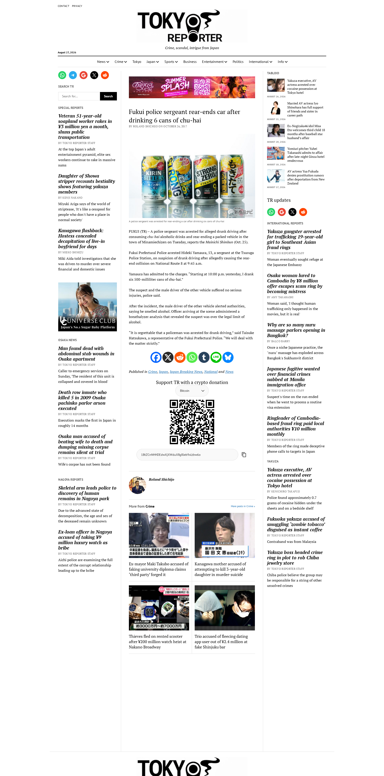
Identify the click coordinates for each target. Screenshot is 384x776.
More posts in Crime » (243, 506)
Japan (151, 61)
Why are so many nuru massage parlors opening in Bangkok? (296, 330)
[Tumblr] (204, 357)
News (101, 61)
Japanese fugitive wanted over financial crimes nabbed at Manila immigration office (293, 376)
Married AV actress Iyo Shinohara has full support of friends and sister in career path (305, 109)
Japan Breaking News (186, 371)
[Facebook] (156, 357)
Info (281, 61)
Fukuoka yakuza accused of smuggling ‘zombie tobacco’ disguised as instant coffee (296, 524)
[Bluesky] (228, 357)
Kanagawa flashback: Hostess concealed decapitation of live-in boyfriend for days (81, 238)
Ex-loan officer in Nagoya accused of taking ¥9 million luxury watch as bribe (85, 539)
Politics (238, 61)
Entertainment (213, 61)
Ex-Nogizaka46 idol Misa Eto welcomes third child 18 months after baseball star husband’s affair (306, 132)
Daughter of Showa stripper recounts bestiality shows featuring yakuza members (86, 183)
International (259, 61)
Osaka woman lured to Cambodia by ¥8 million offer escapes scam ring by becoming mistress (294, 283)
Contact (64, 6)
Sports (169, 61)
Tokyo (136, 61)
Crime (119, 61)
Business (190, 61)
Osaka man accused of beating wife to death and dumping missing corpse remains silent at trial (85, 444)
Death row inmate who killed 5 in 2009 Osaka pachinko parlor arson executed (82, 400)
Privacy (77, 6)
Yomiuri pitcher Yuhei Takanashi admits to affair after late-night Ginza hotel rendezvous (305, 155)
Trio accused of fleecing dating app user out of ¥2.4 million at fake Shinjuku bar (221, 642)
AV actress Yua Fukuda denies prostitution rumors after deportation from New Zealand (306, 177)
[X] (168, 357)
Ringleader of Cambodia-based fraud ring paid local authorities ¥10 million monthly (295, 426)
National (211, 371)
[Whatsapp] (192, 357)
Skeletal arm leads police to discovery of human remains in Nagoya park (87, 493)
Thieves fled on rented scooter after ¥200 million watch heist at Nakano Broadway (157, 642)
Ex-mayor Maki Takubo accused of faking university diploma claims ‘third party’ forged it (158, 569)
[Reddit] (180, 357)
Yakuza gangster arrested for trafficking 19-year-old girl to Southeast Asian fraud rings (295, 239)
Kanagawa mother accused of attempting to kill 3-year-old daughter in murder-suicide (220, 569)
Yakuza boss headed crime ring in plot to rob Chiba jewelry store (295, 558)
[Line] (216, 357)
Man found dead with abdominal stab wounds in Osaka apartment (86, 354)
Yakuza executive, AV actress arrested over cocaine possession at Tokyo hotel (302, 87)
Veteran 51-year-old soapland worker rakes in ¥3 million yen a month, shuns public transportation (85, 126)
